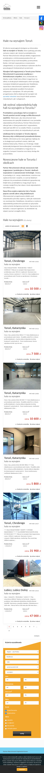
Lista (22, 226)
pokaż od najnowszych (12, 226)
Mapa (27, 226)
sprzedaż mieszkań (9, 96)
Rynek (7, 707)
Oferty (7, 717)
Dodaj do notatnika (23, 294)
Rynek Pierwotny (12, 710)
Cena (6, 676)
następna (36, 636)
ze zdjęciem (10, 723)
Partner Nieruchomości (17, 744)
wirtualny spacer (12, 728)
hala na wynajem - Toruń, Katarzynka (22, 329)
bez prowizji (10, 726)
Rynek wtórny (11, 713)
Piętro (7, 699)
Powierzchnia (9, 684)
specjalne (10, 720)
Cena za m (8, 692)
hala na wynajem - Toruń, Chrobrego (22, 263)
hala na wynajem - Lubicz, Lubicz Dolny (22, 591)
